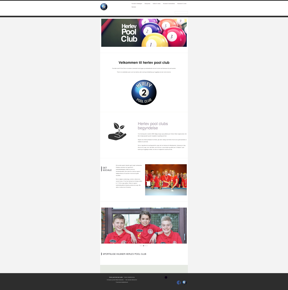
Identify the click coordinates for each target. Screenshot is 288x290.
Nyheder (134, 7)
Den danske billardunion (131, 279)
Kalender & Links (181, 3)
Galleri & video (156, 3)
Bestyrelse (147, 3)
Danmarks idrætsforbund (122, 282)
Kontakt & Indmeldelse (169, 3)
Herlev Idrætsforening (129, 277)
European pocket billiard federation (115, 279)
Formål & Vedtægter (137, 3)
